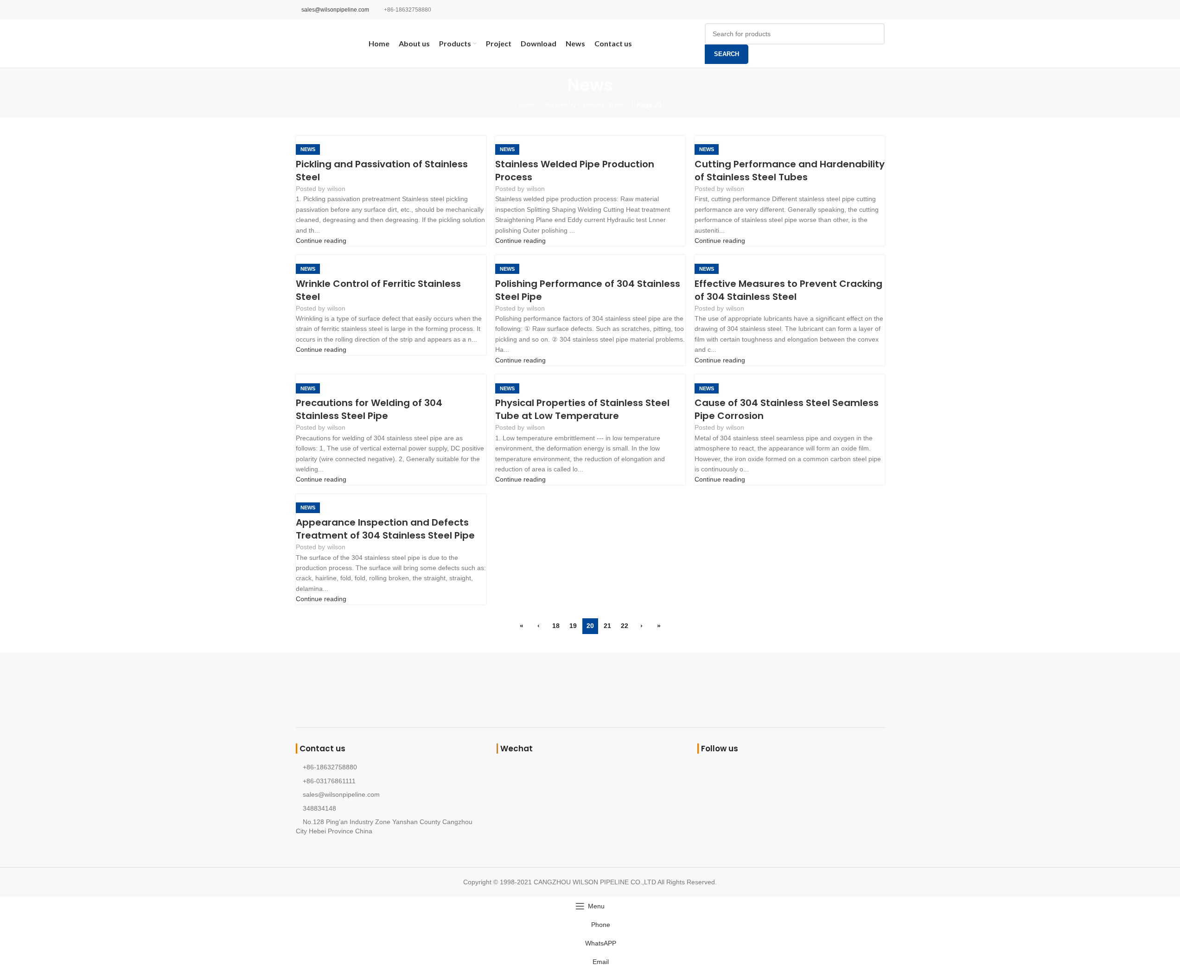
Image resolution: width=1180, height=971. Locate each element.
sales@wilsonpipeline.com (335, 9)
